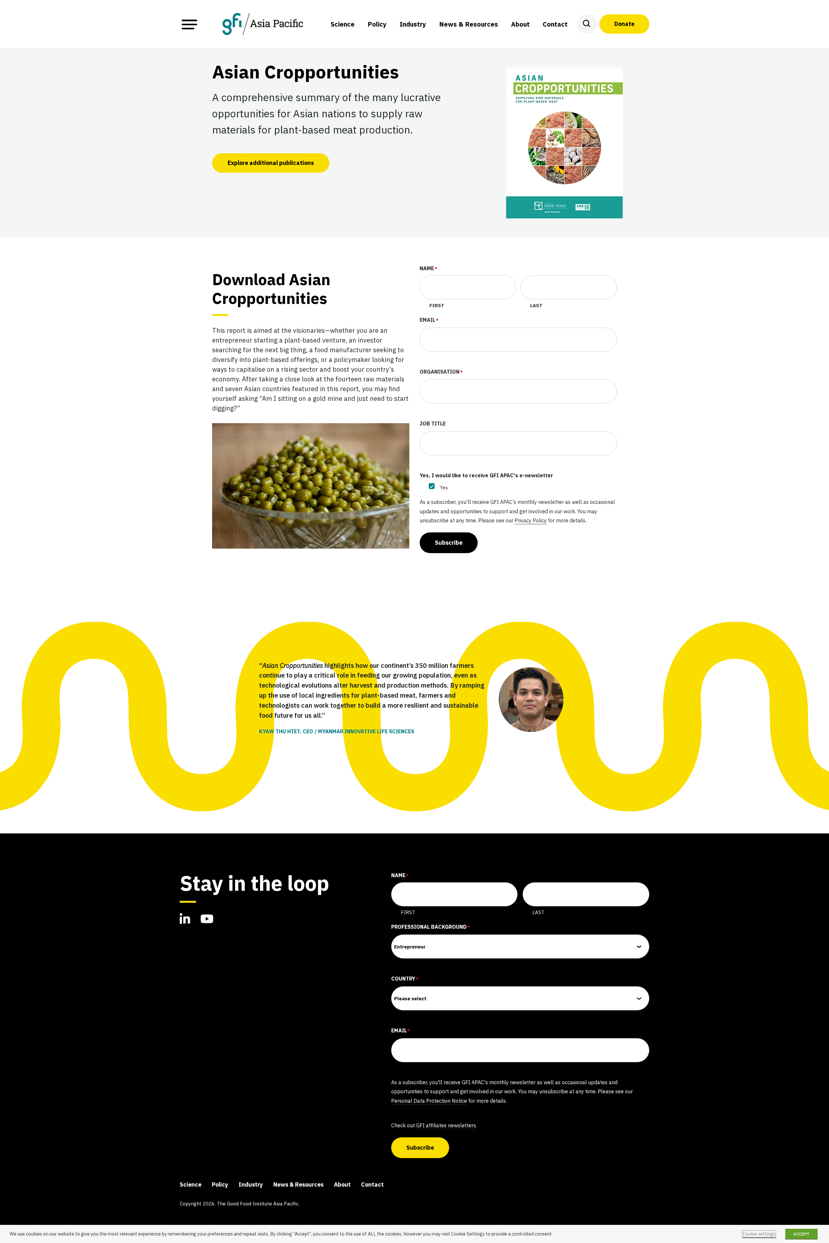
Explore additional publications (271, 163)
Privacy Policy (531, 520)
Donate (624, 24)
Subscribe (448, 542)
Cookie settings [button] (759, 1234)
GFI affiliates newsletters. (446, 1125)
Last (536, 305)
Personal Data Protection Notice (429, 1101)
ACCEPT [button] (801, 1234)
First (436, 305)
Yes (444, 487)
